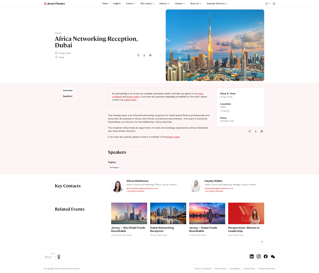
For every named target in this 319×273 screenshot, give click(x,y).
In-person (225, 111)
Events (58, 33)
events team (130, 99)
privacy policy (133, 96)
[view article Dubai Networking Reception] (168, 213)
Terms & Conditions (203, 268)
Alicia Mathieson (138, 181)
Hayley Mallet (213, 181)
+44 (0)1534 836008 (214, 191)
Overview (68, 90)
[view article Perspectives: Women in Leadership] (246, 213)
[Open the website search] (274, 3)
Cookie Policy (249, 268)
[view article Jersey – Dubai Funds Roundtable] (207, 213)
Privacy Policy (220, 268)
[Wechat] (273, 256)
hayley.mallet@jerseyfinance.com (219, 188)
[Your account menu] (267, 3)
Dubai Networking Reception (162, 229)
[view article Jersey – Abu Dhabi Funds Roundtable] (129, 213)
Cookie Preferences (266, 268)
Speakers (67, 96)
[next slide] (261, 241)
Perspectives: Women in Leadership (244, 229)
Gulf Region (114, 167)
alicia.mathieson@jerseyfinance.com (142, 188)
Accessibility (234, 268)
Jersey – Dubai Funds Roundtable (203, 229)
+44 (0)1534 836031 (135, 191)
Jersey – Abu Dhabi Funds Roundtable (128, 229)
